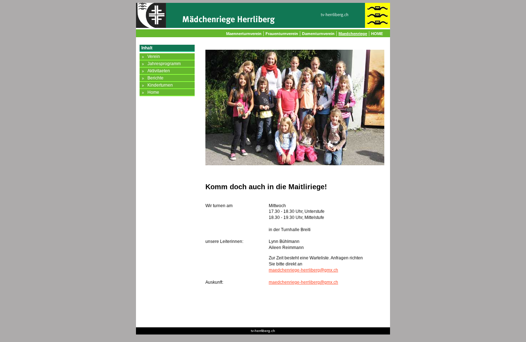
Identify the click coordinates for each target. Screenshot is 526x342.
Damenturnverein (318, 33)
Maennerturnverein (244, 33)
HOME (377, 33)
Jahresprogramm (164, 63)
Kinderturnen (160, 85)
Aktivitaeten (158, 70)
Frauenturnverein (282, 33)
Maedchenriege (353, 33)
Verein (153, 56)
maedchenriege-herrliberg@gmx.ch (303, 270)
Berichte (155, 77)
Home (153, 92)
